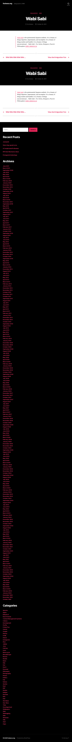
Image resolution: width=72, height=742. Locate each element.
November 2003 (8, 496)
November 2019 (8, 187)
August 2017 (6, 214)
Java (4, 646)
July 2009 (6, 353)
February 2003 (7, 515)
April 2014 (6, 263)
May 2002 (6, 534)
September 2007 (8, 399)
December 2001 (8, 544)
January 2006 (7, 441)
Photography (7, 673)
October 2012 (7, 292)
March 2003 (6, 513)
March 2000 (6, 589)
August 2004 (7, 477)
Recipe (5, 690)
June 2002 (6, 532)
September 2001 (8, 551)
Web (4, 711)
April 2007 (6, 410)
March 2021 (6, 168)
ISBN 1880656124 (31, 46)
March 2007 (6, 412)
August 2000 (7, 578)
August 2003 (7, 502)
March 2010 (6, 336)
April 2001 (6, 561)
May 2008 (6, 382)
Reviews (5, 694)
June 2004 (6, 481)
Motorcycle (6, 652)
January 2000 (7, 593)
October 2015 (7, 231)
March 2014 (6, 265)
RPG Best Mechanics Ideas (11, 151)
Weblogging (6, 713)
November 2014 (8, 254)
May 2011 (6, 307)
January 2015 (7, 250)
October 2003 (7, 498)
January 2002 (7, 542)
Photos (5, 675)
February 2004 (7, 490)
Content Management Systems (12, 619)
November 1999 (8, 597)
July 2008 (6, 378)
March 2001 (6, 563)
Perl (4, 665)
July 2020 (6, 172)
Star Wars (6, 703)
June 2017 (6, 218)
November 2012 (8, 290)
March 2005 (6, 462)
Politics (5, 677)
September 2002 (8, 525)
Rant (4, 686)
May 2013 (6, 277)
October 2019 (7, 189)
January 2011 (7, 315)
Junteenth (6, 142)
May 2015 (6, 242)
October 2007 (7, 397)
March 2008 (6, 387)
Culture (5, 621)
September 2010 (8, 324)
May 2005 (6, 458)
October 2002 (7, 523)
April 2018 (6, 208)
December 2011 (7, 294)
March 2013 (6, 281)
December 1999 (8, 595)
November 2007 (8, 395)
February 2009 (7, 364)
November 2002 (8, 521)
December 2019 (8, 185)
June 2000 (6, 582)
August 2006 (7, 427)
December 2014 (8, 252)
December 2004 (8, 469)
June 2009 (6, 355)
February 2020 (7, 181)
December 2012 (8, 288)
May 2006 (6, 433)
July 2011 (6, 303)
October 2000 (7, 574)
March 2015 (6, 246)
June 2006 (6, 431)
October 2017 (7, 210)
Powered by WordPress (23, 738)
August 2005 (7, 452)
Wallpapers (6, 709)
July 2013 (6, 273)
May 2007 (6, 408)
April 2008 (6, 385)
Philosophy (34, 13)
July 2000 (6, 580)
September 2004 (8, 475)
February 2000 (7, 591)
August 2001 (7, 553)
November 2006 (8, 420)
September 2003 (8, 500)
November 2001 (8, 547)
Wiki (40, 13)
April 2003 (6, 511)
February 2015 (7, 248)
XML (4, 719)
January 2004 (7, 492)
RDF (4, 688)
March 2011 (6, 311)
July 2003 (6, 504)
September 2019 (8, 191)
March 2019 (6, 199)
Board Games (7, 616)
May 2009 (6, 357)
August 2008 (7, 376)
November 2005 (8, 446)
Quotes (5, 684)
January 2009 (7, 366)
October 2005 (7, 448)
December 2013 (8, 269)
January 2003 (7, 517)
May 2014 (6, 260)
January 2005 (7, 467)
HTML (4, 635)
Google (5, 631)
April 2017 (6, 223)
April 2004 (6, 486)
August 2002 (7, 528)
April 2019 (6, 197)
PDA (4, 663)
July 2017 (6, 216)
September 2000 (8, 576)
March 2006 (6, 437)
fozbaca (31, 24)
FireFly (5, 625)
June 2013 (6, 275)
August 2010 (7, 326)
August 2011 (6, 300)
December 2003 (8, 494)
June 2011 (6, 305)
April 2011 (6, 309)
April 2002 (6, 536)
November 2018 (8, 202)
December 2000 (8, 570)
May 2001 (6, 559)
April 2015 (6, 244)
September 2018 (8, 204)
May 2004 (6, 483)
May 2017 (6, 220)
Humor (5, 637)
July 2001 (6, 555)
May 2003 (6, 509)
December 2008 (8, 368)
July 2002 (6, 530)
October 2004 (7, 473)
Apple (4, 612)
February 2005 (7, 464)
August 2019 (7, 193)
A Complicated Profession (11, 148)
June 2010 (6, 330)
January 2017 (7, 229)
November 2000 (8, 572)
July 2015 (6, 237)
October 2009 (7, 347)
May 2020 (6, 174)
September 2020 (8, 170)
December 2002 (8, 519)
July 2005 (6, 454)
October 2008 (7, 372)
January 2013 (7, 286)
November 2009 (8, 345)
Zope (4, 724)
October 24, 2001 (42, 24)
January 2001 (7, 568)
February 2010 (7, 338)
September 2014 (8, 258)
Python (5, 682)
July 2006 (6, 429)
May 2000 (6, 584)
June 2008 (6, 380)
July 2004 (6, 479)
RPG (4, 696)
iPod (4, 642)
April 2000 (6, 586)
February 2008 (7, 389)
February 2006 (7, 439)
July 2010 (6, 328)
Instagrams (6, 640)
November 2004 (8, 471)
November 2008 (8, 370)
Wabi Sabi (20, 38)
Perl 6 (4, 667)
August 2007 (7, 401)
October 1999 (7, 599)
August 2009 (7, 351)
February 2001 (7, 565)
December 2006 (8, 418)
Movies (5, 656)
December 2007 (8, 393)
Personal (5, 669)
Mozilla (5, 658)
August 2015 (7, 235)
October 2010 (7, 321)
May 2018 (6, 206)
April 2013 (6, 279)
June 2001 (6, 557)
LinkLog (5, 648)
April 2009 (6, 359)
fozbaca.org (7, 3)
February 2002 (7, 540)
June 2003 (6, 507)
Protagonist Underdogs (10, 155)
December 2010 (8, 317)
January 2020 (7, 183)
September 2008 (8, 374)
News (4, 661)
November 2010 (8, 319)
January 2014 (7, 267)
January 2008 (7, 391)
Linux (4, 650)
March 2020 (6, 178)
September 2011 (8, 298)
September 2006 (8, 425)
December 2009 (8, 342)
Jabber (5, 644)
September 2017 (8, 212)
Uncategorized (7, 707)
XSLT (4, 722)
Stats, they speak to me (10, 145)
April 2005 (6, 460)
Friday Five (6, 627)
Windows (6, 717)
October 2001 (7, 549)
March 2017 (6, 225)
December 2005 (8, 443)
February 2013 (7, 284)
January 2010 (7, 340)
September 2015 (8, 233)
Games (5, 629)
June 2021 (6, 166)
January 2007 (7, 416)
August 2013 (7, 271)
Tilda (4, 705)
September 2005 (8, 450)
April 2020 (6, 176)
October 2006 (7, 422)
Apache (5, 610)
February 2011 (7, 313)
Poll (4, 680)
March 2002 (6, 538)
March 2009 (6, 361)
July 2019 (6, 195)
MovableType (7, 654)
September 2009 (8, 349)
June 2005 (6, 456)
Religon (5, 692)
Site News (6, 701)
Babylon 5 (6, 614)
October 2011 (7, 296)
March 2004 (6, 488)
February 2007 (7, 414)
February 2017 (7, 227)
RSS (4, 698)
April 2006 (6, 435)
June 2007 (6, 406)
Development (7, 623)
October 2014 (7, 256)
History (5, 633)
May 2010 (6, 332)
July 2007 (6, 403)
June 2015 (6, 239)
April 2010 (6, 334)
